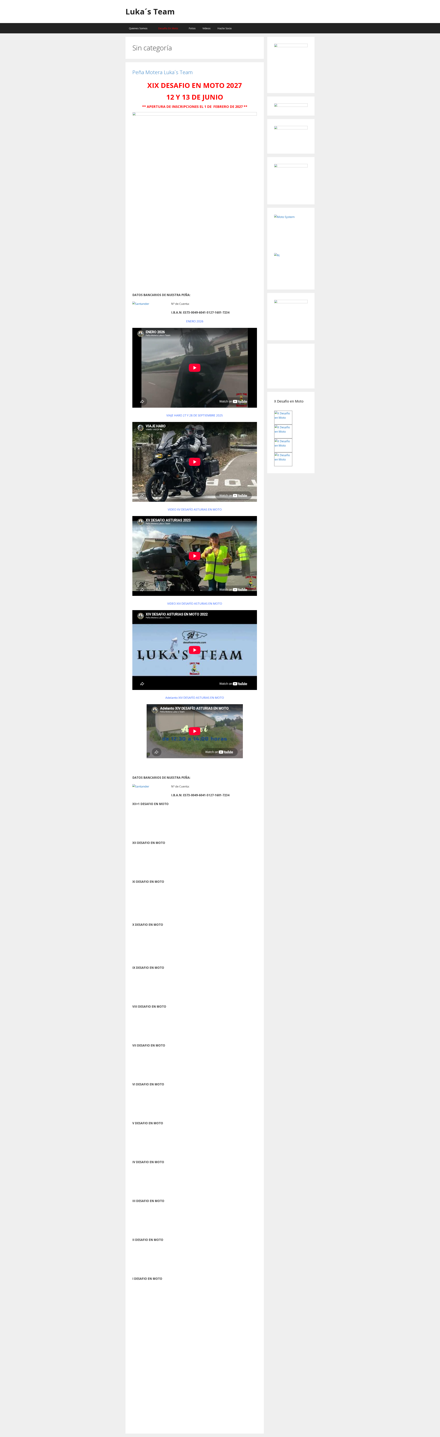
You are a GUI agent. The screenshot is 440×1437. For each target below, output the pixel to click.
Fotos (192, 28)
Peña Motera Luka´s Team (162, 72)
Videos (206, 28)
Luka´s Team (150, 11)
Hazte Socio (224, 28)
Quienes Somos (138, 28)
